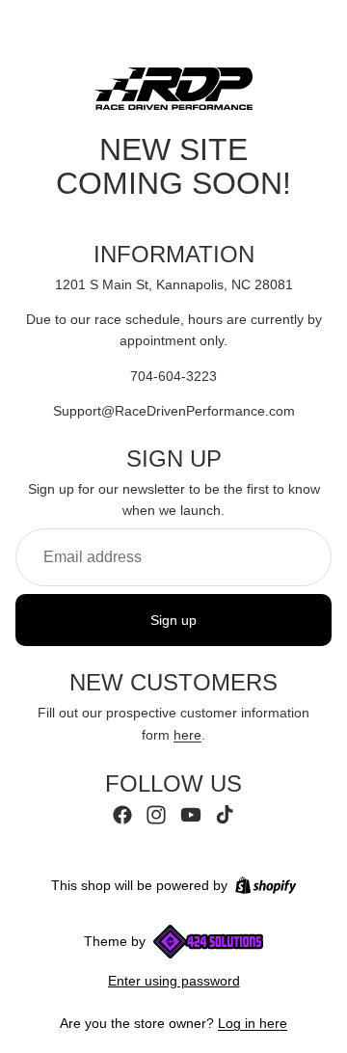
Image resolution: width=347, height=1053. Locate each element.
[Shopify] (265, 885)
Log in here (252, 1023)
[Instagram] (156, 814)
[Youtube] (190, 814)
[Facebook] (122, 814)
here (187, 734)
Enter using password (174, 980)
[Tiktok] (224, 814)
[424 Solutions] (207, 941)
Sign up (173, 620)
